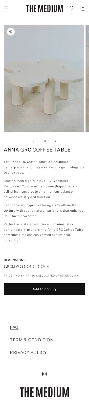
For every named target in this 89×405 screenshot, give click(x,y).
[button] (6, 8)
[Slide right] (55, 141)
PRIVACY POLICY (28, 352)
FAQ (14, 327)
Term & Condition (32, 339)
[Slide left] (33, 141)
